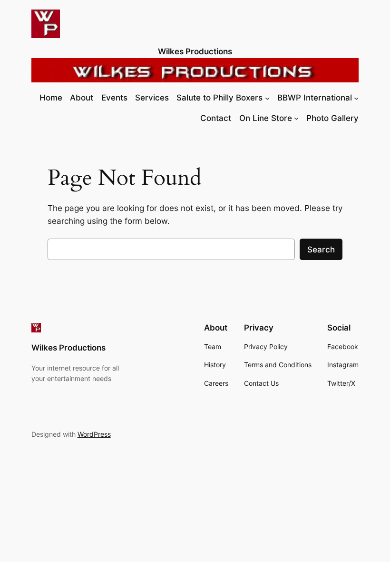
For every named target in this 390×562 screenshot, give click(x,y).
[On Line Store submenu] (296, 118)
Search (321, 249)
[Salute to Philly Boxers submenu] (267, 97)
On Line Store (265, 118)
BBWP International (314, 97)
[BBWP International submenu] (356, 97)
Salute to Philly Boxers (219, 97)
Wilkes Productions (195, 51)
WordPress (94, 434)
